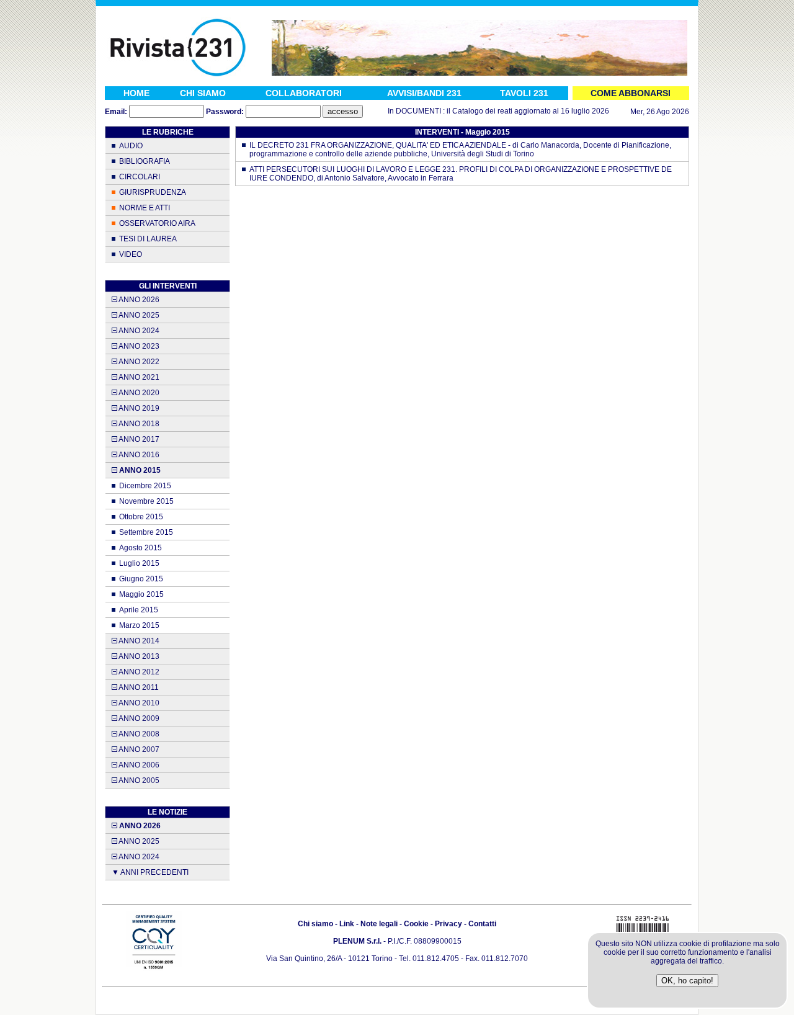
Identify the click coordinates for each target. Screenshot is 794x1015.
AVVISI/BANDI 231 (424, 93)
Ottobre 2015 (141, 516)
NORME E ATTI (144, 207)
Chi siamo (315, 923)
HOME (136, 93)
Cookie (416, 923)
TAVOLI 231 (524, 93)
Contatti (482, 923)
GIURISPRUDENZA (152, 192)
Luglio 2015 (139, 563)
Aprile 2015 (138, 610)
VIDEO (130, 254)
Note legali (379, 923)
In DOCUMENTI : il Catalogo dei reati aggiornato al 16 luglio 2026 (487, 111)
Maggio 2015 (141, 594)
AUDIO (131, 145)
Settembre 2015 (146, 532)
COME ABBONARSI (631, 93)
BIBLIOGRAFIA (144, 161)
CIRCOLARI (139, 176)
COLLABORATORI (303, 93)
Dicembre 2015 (145, 485)
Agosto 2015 (140, 547)
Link (346, 923)
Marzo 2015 (139, 625)
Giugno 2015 (141, 579)
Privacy (448, 923)
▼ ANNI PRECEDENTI (150, 872)
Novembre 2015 (146, 501)
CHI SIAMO (203, 93)
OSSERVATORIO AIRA (157, 223)
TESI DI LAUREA (148, 239)
